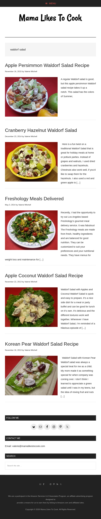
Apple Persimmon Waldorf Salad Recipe (47, 65)
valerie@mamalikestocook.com (28, 446)
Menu (52, 3)
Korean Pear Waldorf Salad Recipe (42, 344)
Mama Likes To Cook (50, 18)
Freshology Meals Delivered (34, 198)
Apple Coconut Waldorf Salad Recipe (44, 275)
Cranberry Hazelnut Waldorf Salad (41, 130)
